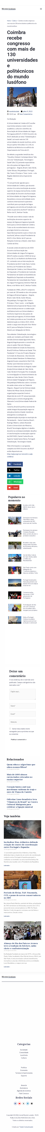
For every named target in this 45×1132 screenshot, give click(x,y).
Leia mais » (7, 865)
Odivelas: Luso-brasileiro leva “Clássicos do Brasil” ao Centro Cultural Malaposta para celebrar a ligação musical (22, 803)
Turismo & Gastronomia (23, 1073)
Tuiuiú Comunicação (26, 1127)
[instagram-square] (32, 1103)
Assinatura (24, 1088)
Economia (23, 1070)
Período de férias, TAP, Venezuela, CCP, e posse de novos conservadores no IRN (22, 895)
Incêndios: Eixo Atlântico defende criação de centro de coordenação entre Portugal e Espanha (21, 844)
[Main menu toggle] (41, 9)
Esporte (24, 1076)
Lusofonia (24, 1055)
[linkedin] (28, 1103)
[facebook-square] (16, 1103)
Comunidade (23, 1052)
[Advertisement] (23, 646)
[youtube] (20, 1103)
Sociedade (24, 1050)
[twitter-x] (24, 1103)
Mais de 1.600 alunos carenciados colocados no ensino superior (19, 777)
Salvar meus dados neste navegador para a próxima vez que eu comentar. (21, 731)
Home (9, 21)
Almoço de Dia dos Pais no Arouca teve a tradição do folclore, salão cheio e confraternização (21, 946)
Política (24, 1067)
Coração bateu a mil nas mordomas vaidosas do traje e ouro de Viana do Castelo (21, 789)
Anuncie (24, 1085)
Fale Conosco (24, 1093)
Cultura (14, 21)
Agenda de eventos (24, 1091)
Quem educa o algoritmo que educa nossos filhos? (21, 765)
